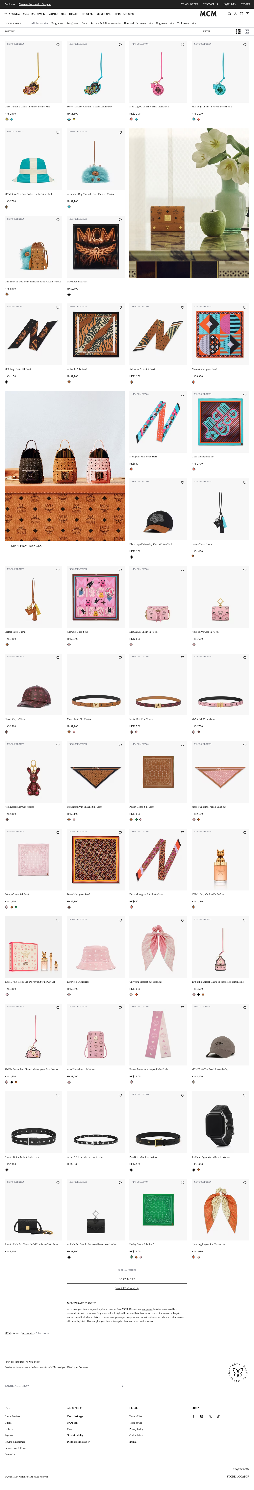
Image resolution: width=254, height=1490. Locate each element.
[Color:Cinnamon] (7, 732)
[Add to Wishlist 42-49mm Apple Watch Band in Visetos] (245, 1095)
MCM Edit (72, 1422)
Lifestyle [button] (87, 14)
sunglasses (147, 1309)
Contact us (210, 4)
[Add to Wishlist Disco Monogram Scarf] (245, 395)
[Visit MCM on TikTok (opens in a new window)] (218, 1416)
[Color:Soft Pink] (69, 644)
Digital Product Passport (78, 1441)
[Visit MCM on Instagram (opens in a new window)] (202, 1416)
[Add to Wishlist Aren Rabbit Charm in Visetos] (58, 745)
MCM (8, 1333)
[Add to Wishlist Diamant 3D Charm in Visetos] (182, 570)
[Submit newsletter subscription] (122, 1386)
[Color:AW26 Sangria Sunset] (131, 119)
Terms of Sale (135, 1416)
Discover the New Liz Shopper (35, 4)
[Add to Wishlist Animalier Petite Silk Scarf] (182, 307)
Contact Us (10, 1454)
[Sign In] (235, 13)
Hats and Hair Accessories (138, 23)
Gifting (8, 1422)
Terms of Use (135, 1422)
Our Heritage (75, 1416)
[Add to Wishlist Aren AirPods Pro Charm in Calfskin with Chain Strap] (58, 1183)
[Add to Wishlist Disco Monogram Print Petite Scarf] (182, 833)
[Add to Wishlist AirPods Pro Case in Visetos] (245, 570)
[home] (208, 15)
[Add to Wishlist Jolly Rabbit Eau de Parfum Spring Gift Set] (58, 920)
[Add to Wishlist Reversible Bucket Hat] (120, 920)
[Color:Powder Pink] (141, 820)
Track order (189, 4)
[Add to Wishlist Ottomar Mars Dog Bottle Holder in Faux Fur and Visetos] (58, 220)
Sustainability (75, 1435)
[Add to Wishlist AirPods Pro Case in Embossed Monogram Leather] (120, 1183)
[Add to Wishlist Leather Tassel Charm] (245, 482)
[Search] (229, 13)
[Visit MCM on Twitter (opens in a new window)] (210, 1416)
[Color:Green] (136, 820)
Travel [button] (73, 14)
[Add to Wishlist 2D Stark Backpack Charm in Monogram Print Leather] (245, 920)
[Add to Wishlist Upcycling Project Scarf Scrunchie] (182, 920)
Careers (70, 1429)
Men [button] (63, 14)
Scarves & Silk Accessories (105, 23)
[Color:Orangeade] (194, 382)
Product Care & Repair (15, 1448)
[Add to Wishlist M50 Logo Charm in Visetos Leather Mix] (182, 45)
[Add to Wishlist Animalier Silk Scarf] (120, 307)
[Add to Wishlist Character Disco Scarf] (120, 570)
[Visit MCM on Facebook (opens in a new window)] (193, 1416)
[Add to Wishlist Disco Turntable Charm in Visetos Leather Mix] (58, 45)
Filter (207, 31)
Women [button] (53, 14)
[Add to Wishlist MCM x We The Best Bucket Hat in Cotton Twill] (58, 132)
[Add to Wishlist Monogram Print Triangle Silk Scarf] (120, 745)
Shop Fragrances (26, 545)
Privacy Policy (136, 1429)
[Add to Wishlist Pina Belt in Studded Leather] (182, 1095)
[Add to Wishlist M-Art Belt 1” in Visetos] (120, 658)
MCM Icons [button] (104, 14)
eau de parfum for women (141, 1321)
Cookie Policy (136, 1435)
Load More (127, 1279)
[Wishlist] (241, 13)
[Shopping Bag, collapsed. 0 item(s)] (247, 13)
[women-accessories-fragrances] (65, 466)
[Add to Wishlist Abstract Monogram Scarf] (245, 307)
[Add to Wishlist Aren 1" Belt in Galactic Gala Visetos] (120, 1095)
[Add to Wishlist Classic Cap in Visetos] (58, 658)
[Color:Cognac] (7, 294)
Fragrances (57, 23)
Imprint (132, 1441)
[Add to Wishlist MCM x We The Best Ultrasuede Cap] (245, 1008)
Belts (84, 23)
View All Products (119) (127, 1288)
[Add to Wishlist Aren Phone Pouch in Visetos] (120, 1008)
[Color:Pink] (7, 995)
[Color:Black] (69, 294)
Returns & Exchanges (15, 1441)
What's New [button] (12, 14)
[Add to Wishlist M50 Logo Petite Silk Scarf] (58, 307)
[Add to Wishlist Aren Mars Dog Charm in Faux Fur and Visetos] (120, 132)
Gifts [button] (117, 14)
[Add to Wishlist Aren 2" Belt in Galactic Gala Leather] (58, 1095)
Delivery (9, 1429)
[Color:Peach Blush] (131, 995)
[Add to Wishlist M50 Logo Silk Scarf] (120, 220)
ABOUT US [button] (129, 14)
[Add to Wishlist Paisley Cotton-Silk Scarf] (182, 745)
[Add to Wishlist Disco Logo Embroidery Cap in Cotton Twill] (182, 482)
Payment (9, 1435)
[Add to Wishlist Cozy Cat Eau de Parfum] (245, 833)
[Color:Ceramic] (7, 207)
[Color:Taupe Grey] (194, 1082)
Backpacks (38, 14)
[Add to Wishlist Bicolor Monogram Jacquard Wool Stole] (182, 1008)
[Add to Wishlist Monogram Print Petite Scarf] (182, 395)
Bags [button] (25, 14)
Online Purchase (12, 1416)
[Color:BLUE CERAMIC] (12, 119)
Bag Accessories (165, 23)
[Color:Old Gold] (7, 119)
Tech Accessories (186, 23)
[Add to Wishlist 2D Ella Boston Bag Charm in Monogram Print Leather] (58, 1008)
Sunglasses (73, 23)
